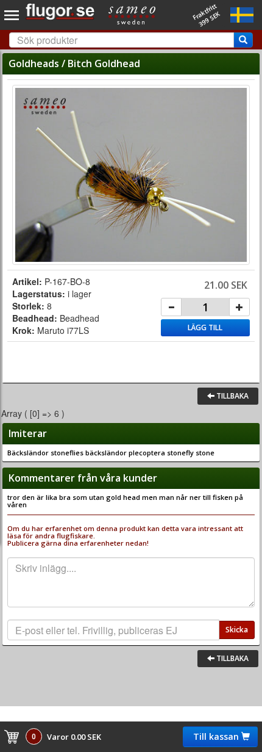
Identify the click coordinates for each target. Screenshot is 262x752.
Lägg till (205, 327)
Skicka (236, 629)
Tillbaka (231, 396)
